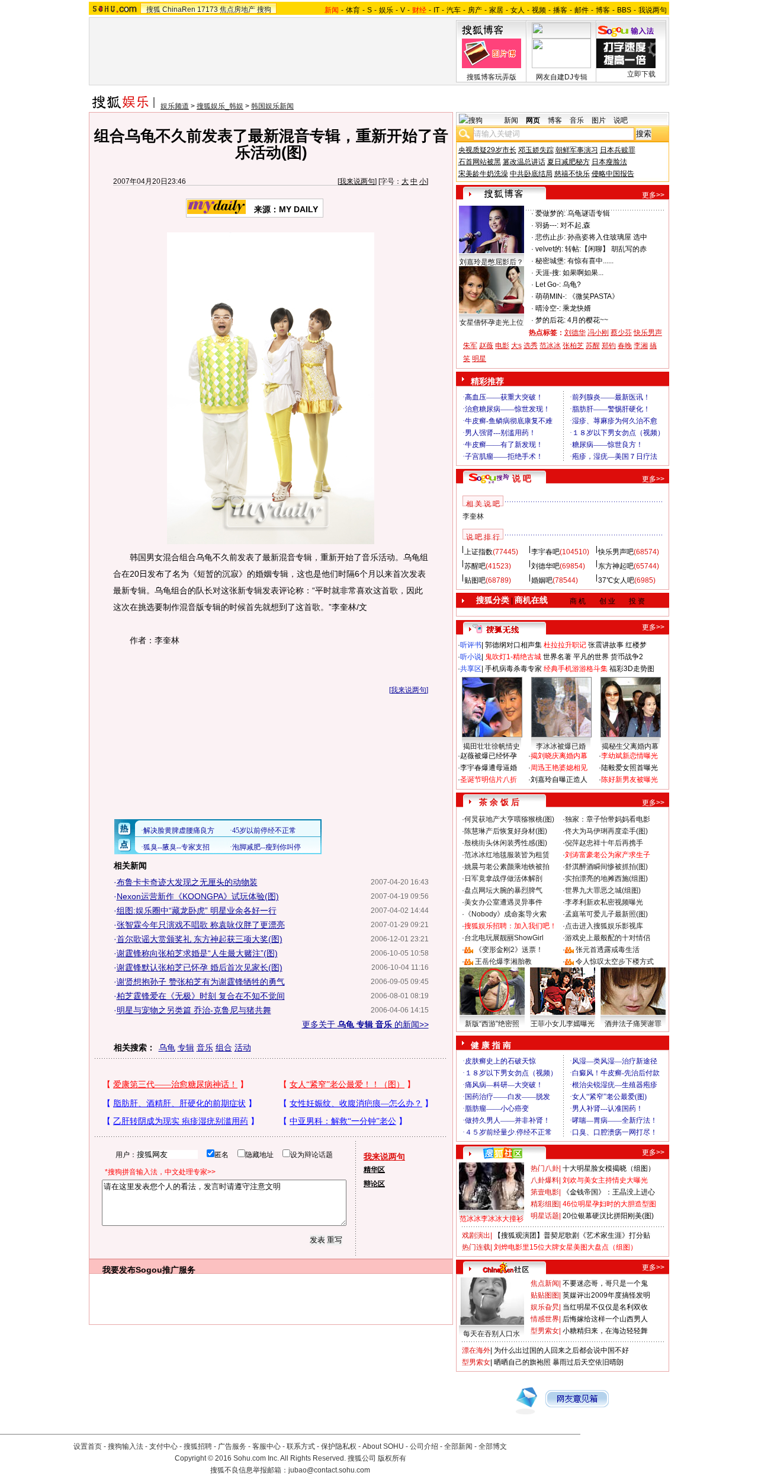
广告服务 (232, 1446)
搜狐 (153, 9)
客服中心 (266, 1446)
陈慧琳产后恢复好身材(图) (505, 831)
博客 (603, 10)
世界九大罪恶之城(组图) (603, 890)
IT (436, 10)
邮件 (581, 10)
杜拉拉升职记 (565, 645)
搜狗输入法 (125, 1446)
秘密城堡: (550, 261)
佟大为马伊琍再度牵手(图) (606, 831)
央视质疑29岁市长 (487, 150)
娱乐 (386, 10)
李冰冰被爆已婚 (561, 746)
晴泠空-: (548, 308)
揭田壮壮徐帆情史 (491, 746)
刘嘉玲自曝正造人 (559, 779)
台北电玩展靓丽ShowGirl (504, 938)
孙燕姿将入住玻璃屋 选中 (607, 237)
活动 (243, 1047)
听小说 (470, 657)
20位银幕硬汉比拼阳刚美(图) (608, 1216)
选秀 (530, 345)
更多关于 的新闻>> (365, 1024)
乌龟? (572, 284)
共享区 (470, 669)
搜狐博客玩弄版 (491, 77)
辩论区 (374, 1184)
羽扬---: (546, 225)
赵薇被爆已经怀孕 (488, 756)
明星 (479, 358)
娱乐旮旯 (545, 1307)
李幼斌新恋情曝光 (629, 756)
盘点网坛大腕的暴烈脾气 (503, 890)
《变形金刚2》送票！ (509, 949)
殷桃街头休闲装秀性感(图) (505, 843)
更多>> (653, 195)
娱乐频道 (174, 106)
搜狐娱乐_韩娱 (220, 106)
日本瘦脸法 (609, 162)
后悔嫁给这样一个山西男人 (605, 1319)
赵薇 (486, 345)
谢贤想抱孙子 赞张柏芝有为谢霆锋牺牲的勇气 (201, 981)
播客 (560, 10)
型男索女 (545, 1331)
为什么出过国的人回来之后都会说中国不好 (561, 1350)
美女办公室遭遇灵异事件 (503, 902)
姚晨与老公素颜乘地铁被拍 (507, 867)
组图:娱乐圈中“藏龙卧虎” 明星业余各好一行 (197, 910)
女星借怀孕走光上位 (491, 322)
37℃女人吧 (616, 580)
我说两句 (652, 10)
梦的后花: (550, 320)
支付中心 (163, 1446)
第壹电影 (545, 1192)
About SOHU (383, 1446)
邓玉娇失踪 (536, 150)
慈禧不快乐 (572, 174)
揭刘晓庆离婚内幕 (559, 756)
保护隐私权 (338, 1446)
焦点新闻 (545, 1283)
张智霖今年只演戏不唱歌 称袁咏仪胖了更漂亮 (201, 924)
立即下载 (641, 74)
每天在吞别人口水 (491, 1334)
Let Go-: (548, 284)
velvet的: (549, 249)
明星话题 (545, 1216)
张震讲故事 (606, 645)
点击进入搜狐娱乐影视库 (604, 926)
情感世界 (545, 1319)
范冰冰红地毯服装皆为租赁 (507, 855)
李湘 (641, 345)
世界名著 (557, 657)
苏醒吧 (475, 566)
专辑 (186, 1047)
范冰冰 (550, 345)
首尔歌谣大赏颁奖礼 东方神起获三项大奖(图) (199, 939)
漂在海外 (476, 1350)
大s (516, 345)
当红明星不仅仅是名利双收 (605, 1307)
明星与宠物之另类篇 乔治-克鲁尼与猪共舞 (194, 1010)
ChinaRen (178, 9)
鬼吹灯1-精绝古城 (513, 657)
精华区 (374, 1169)
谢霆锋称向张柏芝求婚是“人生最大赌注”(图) (197, 953)
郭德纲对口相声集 (513, 645)
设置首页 (87, 1446)
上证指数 (478, 552)
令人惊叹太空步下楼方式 (615, 961)
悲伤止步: (550, 237)
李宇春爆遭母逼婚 (488, 768)
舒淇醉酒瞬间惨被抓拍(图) (606, 867)
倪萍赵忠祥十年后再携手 (604, 843)
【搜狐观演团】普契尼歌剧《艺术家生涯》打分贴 (572, 1235)
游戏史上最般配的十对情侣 (607, 938)
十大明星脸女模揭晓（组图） (609, 1168)
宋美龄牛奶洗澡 (483, 174)
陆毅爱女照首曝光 (629, 768)
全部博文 (492, 1446)
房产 (475, 10)
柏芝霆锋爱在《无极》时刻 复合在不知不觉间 (201, 996)
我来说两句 (357, 181)
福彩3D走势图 (631, 669)
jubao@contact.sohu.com (329, 1470)
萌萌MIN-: (551, 296)
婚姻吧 (542, 580)
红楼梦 (636, 645)
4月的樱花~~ (587, 320)
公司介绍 (424, 1446)
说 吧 (521, 478)
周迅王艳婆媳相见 (559, 768)
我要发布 (119, 1269)
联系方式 (301, 1446)
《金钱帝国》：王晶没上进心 (609, 1192)
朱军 (470, 345)
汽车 (454, 10)
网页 (533, 120)
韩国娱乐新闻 (272, 106)
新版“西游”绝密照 (492, 1024)
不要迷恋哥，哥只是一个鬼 (605, 1283)
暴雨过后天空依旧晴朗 (588, 1362)
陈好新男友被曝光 (629, 779)
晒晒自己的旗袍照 (522, 1362)
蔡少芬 (621, 332)
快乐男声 (648, 332)
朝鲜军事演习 (576, 150)
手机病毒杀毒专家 (513, 669)
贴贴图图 (545, 1295)
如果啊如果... (583, 273)
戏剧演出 (476, 1235)
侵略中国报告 (613, 174)
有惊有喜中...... (590, 261)
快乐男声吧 (616, 552)
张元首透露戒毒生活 (608, 949)
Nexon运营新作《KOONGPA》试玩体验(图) (198, 896)
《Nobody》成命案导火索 (505, 914)
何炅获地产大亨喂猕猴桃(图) (509, 819)
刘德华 (575, 332)
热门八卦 (545, 1168)
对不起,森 (575, 225)
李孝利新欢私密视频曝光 (604, 902)
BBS (624, 10)
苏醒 (593, 345)
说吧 (621, 120)
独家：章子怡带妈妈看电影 (607, 819)
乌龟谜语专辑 (588, 213)
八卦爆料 (545, 1180)
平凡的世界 (591, 657)
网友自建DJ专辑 (561, 77)
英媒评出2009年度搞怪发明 (606, 1295)
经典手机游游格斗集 (576, 669)
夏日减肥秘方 (568, 162)
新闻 (511, 120)
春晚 (625, 345)
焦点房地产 (237, 9)
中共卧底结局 (531, 174)
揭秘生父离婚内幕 (630, 746)
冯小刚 (598, 332)
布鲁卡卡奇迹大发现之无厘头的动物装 (187, 882)
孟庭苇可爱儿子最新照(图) (606, 914)
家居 (496, 10)
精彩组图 (545, 1204)
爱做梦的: (550, 213)
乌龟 (167, 1047)
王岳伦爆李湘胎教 (503, 961)
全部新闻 (458, 1446)
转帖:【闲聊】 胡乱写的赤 (606, 249)
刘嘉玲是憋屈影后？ (491, 262)
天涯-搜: (548, 273)
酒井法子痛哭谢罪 (633, 1024)
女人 (517, 10)
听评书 (470, 645)
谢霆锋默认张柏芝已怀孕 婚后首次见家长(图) (199, 967)
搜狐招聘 (198, 1446)
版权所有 (392, 1458)
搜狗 (264, 9)
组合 (224, 1047)
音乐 (205, 1047)
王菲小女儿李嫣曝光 (563, 1024)
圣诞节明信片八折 (488, 779)
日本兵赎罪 (617, 150)
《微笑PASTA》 (593, 296)
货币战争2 (627, 657)
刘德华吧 (545, 566)
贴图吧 (475, 580)
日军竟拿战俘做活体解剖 (503, 878)
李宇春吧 (545, 552)
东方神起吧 (616, 566)
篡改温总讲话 (524, 162)
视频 (539, 10)
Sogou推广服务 (165, 1269)
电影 (502, 345)
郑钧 (609, 345)
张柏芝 (573, 345)
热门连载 (476, 1247)
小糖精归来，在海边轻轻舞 (605, 1331)
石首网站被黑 (479, 162)
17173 (207, 9)
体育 (353, 10)
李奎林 (473, 516)
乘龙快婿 (577, 308)
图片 (599, 120)
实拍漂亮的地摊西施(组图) (606, 878)
